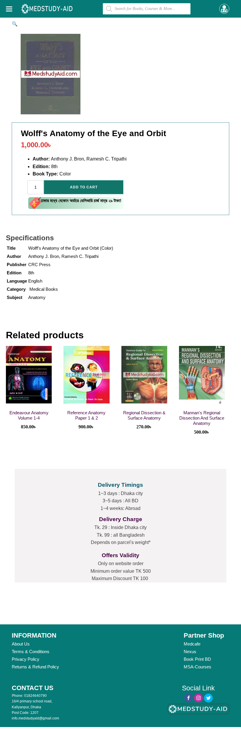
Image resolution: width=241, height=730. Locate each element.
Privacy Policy (25, 659)
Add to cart (84, 187)
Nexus (190, 651)
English (35, 280)
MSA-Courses (197, 666)
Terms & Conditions (30, 651)
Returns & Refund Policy (35, 666)
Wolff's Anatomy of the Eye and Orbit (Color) (70, 248)
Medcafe (192, 643)
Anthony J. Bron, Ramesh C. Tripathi (63, 256)
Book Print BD (197, 659)
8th (31, 272)
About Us (21, 643)
